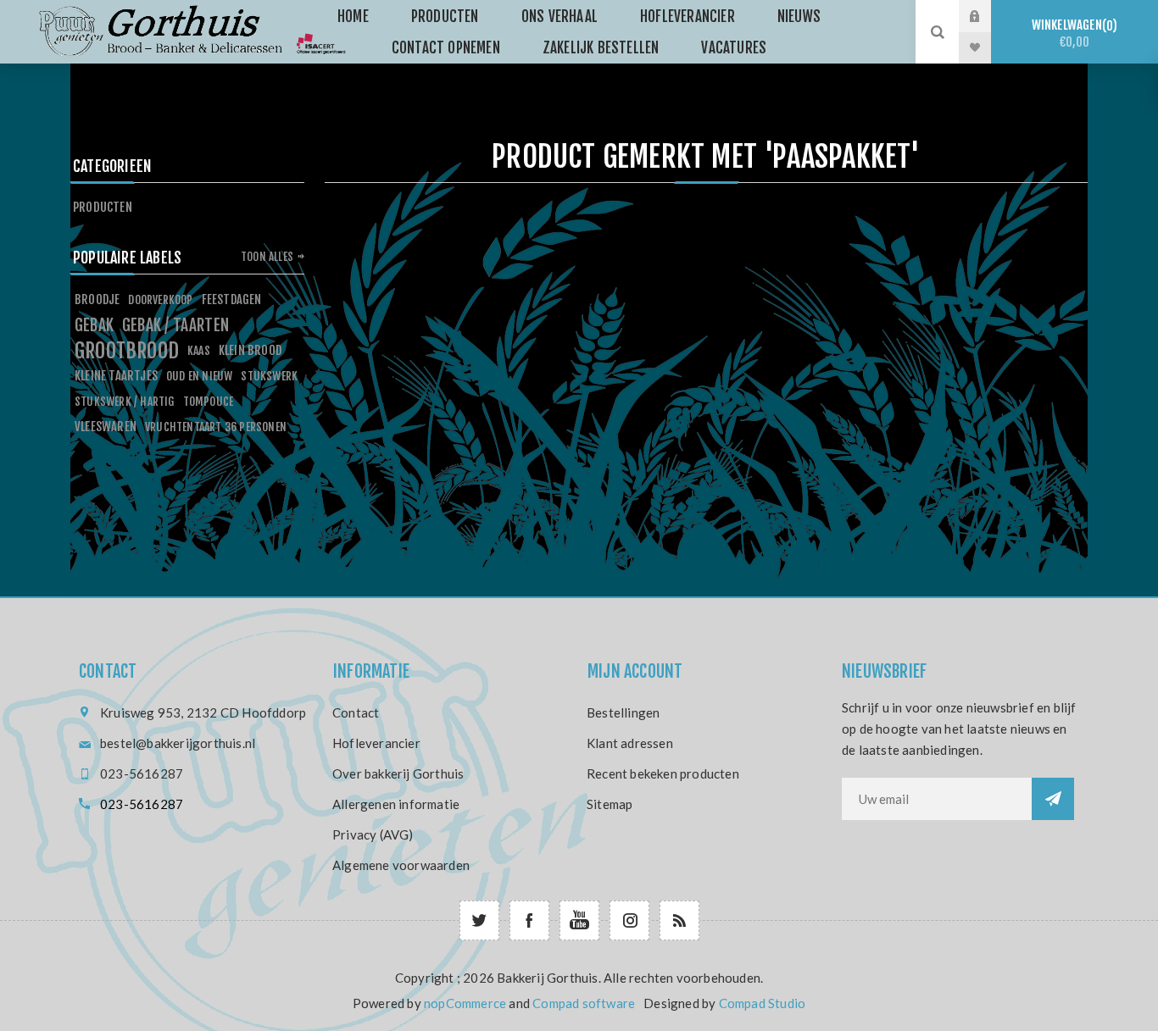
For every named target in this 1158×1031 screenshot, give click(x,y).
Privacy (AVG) (373, 834)
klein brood (250, 350)
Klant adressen (630, 743)
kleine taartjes (116, 376)
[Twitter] (479, 920)
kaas (198, 350)
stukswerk (269, 376)
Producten (102, 207)
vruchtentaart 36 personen (216, 426)
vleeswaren (105, 426)
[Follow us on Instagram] (629, 920)
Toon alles (267, 256)
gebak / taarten (175, 325)
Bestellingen (623, 712)
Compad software (583, 1003)
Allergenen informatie (395, 804)
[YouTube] (579, 920)
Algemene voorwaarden (401, 865)
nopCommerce (465, 1003)
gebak (94, 325)
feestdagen (232, 299)
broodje (97, 299)
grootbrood (127, 350)
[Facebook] (529, 920)
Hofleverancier (376, 743)
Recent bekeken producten (663, 773)
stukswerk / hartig (125, 401)
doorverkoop (160, 299)
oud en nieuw (199, 376)
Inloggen (987, 16)
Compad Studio (762, 1003)
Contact (355, 712)
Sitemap (609, 804)
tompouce (208, 401)
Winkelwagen (1072, 33)
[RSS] (679, 920)
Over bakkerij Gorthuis (398, 773)
